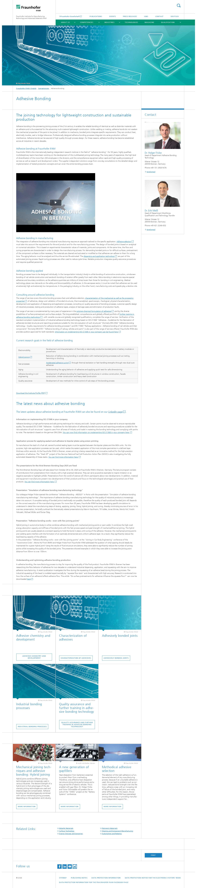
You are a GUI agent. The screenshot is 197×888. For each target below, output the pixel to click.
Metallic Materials (66, 828)
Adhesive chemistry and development (34, 657)
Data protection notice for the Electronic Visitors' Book (153, 878)
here (29, 579)
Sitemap (63, 878)
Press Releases (130, 16)
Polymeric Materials (110, 828)
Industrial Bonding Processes (32, 726)
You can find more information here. (63, 457)
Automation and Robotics (112, 834)
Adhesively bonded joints (116, 658)
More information (27, 806)
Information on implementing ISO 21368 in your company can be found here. (86, 332)
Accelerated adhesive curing (57, 363)
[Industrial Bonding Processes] (34, 681)
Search (178, 5)
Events (112, 16)
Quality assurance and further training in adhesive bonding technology (77, 724)
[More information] (34, 753)
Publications (96, 16)
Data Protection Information (106, 878)
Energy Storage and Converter (71, 834)
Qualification (168, 22)
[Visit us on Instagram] (75, 866)
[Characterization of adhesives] (77, 613)
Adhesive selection (124, 241)
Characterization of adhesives (76, 658)
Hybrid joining (24, 357)
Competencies (86, 22)
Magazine (149, 22)
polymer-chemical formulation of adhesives (94, 311)
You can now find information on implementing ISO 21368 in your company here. (96, 432)
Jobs (146, 16)
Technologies (131, 22)
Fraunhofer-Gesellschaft (70, 16)
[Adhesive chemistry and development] (34, 613)
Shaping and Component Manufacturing (117, 831)
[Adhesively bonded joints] (120, 613)
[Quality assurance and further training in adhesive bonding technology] (77, 681)
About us (65, 22)
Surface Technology (66, 831)
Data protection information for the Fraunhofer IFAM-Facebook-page (94, 882)
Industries (109, 22)
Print (153, 855)
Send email (151, 172)
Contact (159, 16)
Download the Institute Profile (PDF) (30, 393)
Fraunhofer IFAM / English (26, 88)
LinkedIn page (115, 411)
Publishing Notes (79, 878)
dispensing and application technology (99, 256)
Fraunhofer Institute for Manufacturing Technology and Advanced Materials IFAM (31, 17)
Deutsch (175, 16)
